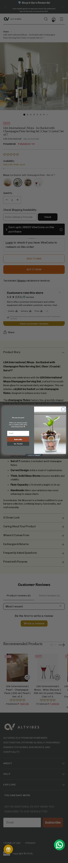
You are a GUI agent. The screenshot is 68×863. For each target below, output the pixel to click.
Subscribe (18, 439)
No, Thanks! (18, 444)
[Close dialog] (63, 409)
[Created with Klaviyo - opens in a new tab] (34, 455)
